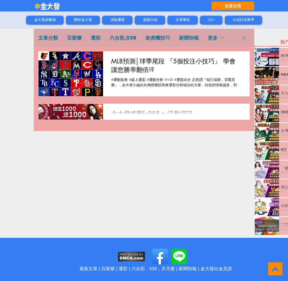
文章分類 (48, 38)
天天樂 (168, 268)
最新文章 (88, 268)
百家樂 (74, 38)
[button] (244, 38)
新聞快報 (189, 38)
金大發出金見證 (216, 268)
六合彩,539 (123, 38)
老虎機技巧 (157, 38)
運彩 (96, 38)
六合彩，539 (144, 268)
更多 (213, 38)
